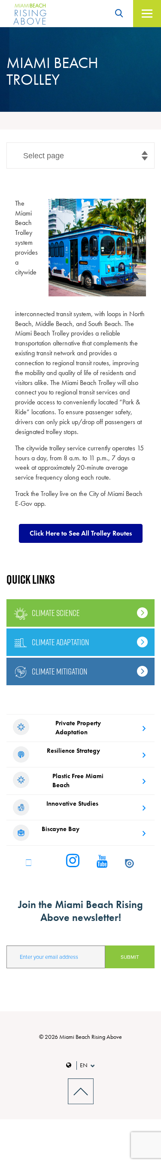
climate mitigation (59, 671)
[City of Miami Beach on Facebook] (28, 861)
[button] (81, 533)
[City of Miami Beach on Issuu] (129, 861)
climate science (56, 613)
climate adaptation (60, 642)
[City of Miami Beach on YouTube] (102, 861)
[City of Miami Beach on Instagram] (72, 861)
